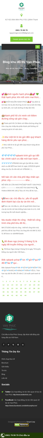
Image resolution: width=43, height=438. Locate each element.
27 (30, 288)
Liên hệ (4, 378)
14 (12, 285)
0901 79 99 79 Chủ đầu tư (17, 435)
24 (17, 288)
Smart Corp (31, 422)
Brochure (5, 363)
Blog (3, 374)
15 (17, 285)
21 (3, 288)
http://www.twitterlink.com (22, 394)
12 (3, 285)
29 (39, 288)
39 (3, 295)
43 (21, 295)
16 (21, 285)
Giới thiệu (5, 367)
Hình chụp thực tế (8, 359)
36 (30, 292)
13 (8, 285)
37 (34, 292)
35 (25, 292)
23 (12, 288)
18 (30, 285)
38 (39, 292)
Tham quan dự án (21, 39)
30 (3, 292)
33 (17, 292)
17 (25, 285)
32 (12, 292)
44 (25, 295)
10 (34, 281)
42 (17, 295)
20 (39, 285)
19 (34, 285)
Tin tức (4, 370)
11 (39, 281)
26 (25, 288)
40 (8, 295)
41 (12, 295)
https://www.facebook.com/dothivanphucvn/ (21, 406)
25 (21, 288)
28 (34, 288)
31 (8, 292)
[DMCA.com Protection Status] (22, 425)
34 (21, 292)
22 (8, 288)
